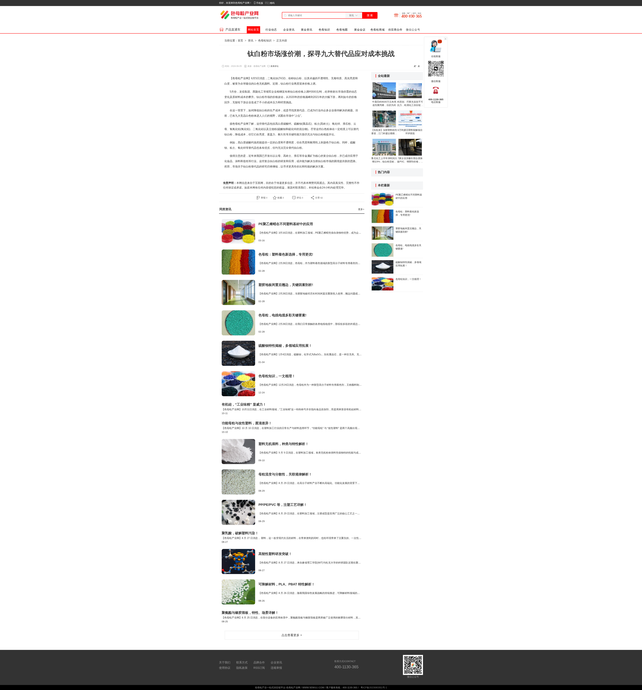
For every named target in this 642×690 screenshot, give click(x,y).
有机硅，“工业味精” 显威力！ (244, 404)
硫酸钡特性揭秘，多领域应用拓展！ (285, 345)
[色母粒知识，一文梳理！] (240, 383)
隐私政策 (242, 667)
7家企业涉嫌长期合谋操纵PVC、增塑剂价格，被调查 (410, 161)
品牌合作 (259, 662)
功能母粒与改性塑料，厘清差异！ (247, 423)
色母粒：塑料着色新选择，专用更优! (285, 254)
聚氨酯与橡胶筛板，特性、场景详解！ (250, 612)
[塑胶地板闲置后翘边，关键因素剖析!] (240, 292)
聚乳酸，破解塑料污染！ (240, 533)
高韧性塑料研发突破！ (275, 554)
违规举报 (276, 667)
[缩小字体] (419, 66)
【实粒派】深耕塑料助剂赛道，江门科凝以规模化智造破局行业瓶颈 (384, 133)
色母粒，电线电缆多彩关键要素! (282, 315)
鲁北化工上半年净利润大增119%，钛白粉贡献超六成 (384, 161)
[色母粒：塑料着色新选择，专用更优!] (240, 262)
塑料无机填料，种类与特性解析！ (283, 444)
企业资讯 (276, 662)
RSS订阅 (259, 667)
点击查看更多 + (291, 635)
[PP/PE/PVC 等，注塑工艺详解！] (240, 512)
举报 (264, 197)
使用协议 (224, 667)
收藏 (280, 197)
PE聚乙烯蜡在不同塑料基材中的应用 (285, 224)
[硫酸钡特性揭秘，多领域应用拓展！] (240, 353)
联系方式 (242, 662)
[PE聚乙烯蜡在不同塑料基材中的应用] (240, 231)
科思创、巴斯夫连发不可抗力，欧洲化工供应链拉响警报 (410, 105)
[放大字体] (415, 66)
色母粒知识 (265, 40)
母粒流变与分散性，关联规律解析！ (285, 474)
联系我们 (300, 187)
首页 (240, 40)
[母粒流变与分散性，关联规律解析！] (240, 481)
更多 (361, 209)
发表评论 (275, 66)
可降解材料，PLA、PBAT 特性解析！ (286, 584)
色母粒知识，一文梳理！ (276, 376)
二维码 (271, 3)
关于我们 (224, 662)
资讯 (250, 40)
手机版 (259, 3)
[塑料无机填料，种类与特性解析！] (240, 451)
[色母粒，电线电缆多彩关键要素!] (240, 322)
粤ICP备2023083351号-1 (374, 687)
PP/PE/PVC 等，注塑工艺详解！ (282, 505)
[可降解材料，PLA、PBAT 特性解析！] (240, 591)
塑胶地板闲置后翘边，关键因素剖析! (285, 285)
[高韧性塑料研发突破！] (240, 561)
